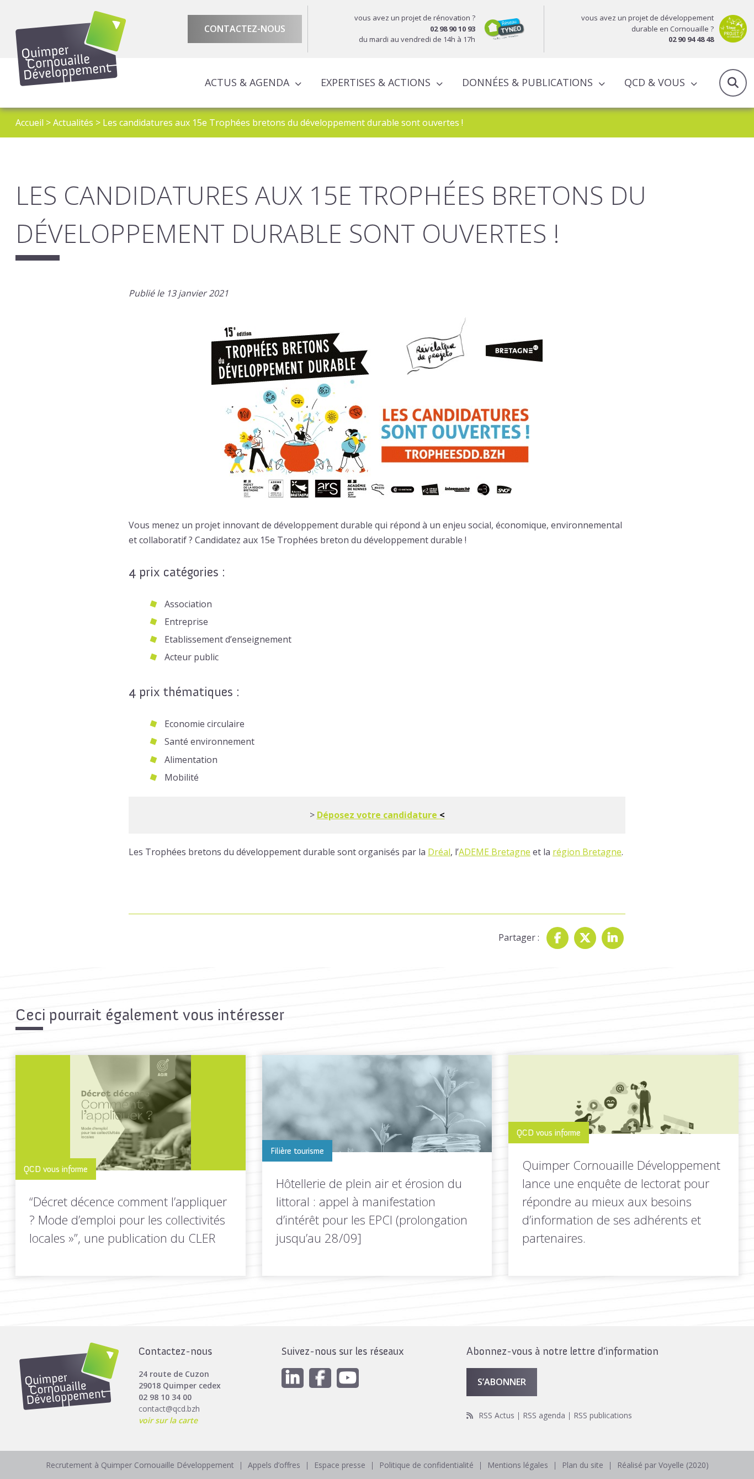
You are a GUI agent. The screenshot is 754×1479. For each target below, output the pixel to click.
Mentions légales (517, 1465)
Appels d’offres (274, 1465)
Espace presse (339, 1465)
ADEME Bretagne (494, 852)
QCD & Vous (654, 82)
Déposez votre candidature (381, 815)
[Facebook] (557, 938)
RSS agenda (544, 1415)
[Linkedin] (613, 938)
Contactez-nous (244, 29)
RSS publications (603, 1415)
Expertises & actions (376, 82)
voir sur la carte (168, 1420)
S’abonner (501, 1382)
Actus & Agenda (247, 82)
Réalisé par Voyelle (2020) (663, 1465)
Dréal (439, 852)
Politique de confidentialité (426, 1465)
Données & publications (527, 82)
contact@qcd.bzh (169, 1408)
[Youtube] (348, 1378)
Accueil (29, 122)
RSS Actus (496, 1415)
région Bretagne (587, 852)
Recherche (733, 83)
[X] (585, 938)
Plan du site (582, 1465)
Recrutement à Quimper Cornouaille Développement (140, 1465)
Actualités (73, 122)
